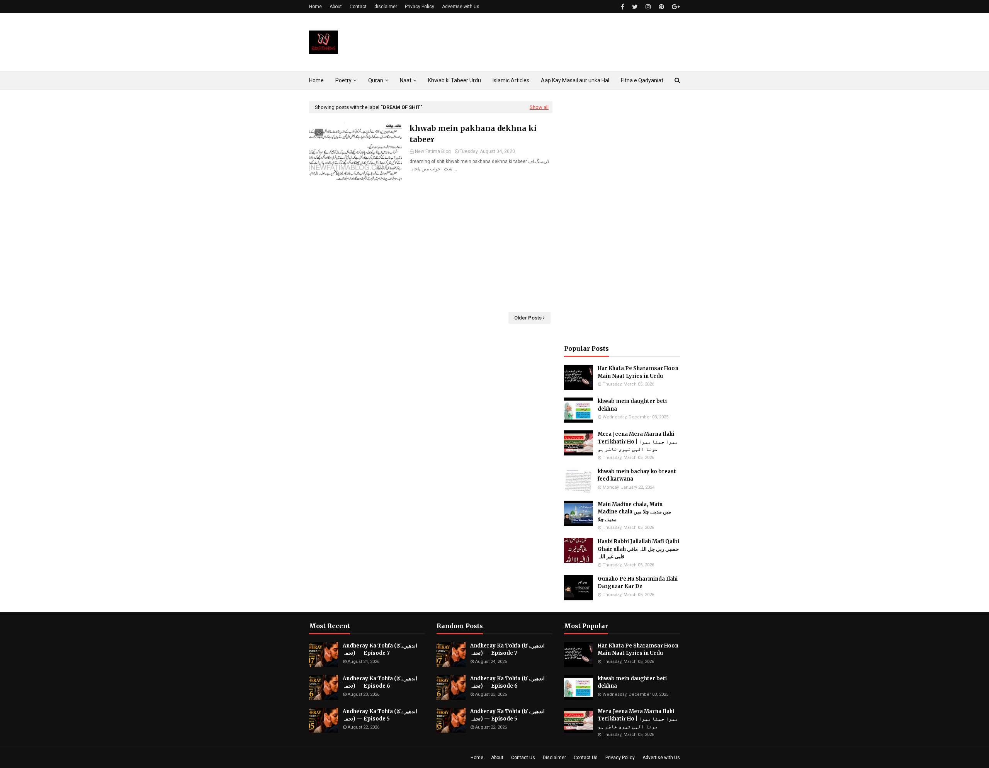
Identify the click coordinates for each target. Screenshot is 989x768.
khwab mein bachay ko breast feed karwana (637, 475)
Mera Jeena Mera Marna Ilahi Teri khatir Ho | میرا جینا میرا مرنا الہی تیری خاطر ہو (638, 441)
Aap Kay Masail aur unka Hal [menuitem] (575, 80)
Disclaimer (554, 757)
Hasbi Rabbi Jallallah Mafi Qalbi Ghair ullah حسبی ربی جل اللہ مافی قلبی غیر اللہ (638, 549)
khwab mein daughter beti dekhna (632, 405)
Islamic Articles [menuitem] (511, 80)
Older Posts (528, 318)
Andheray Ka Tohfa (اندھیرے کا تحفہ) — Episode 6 (380, 682)
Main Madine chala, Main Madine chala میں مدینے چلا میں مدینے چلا (634, 512)
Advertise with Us (460, 6)
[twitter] (635, 7)
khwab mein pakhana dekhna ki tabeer (473, 134)
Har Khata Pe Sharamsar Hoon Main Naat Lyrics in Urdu (638, 372)
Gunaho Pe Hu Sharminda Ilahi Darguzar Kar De (638, 583)
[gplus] (675, 7)
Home (315, 6)
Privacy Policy (419, 6)
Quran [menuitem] (375, 80)
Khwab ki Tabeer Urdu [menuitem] (454, 80)
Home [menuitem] (316, 80)
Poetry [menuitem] (343, 80)
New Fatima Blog (433, 151)
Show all (539, 107)
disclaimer (385, 6)
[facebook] (622, 7)
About (336, 6)
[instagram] (648, 7)
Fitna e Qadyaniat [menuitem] (642, 80)
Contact (358, 6)
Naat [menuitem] (405, 80)
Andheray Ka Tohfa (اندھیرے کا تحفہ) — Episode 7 (380, 649)
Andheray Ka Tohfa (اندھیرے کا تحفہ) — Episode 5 (380, 715)
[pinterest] (661, 7)
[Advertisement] (430, 246)
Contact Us (523, 757)
